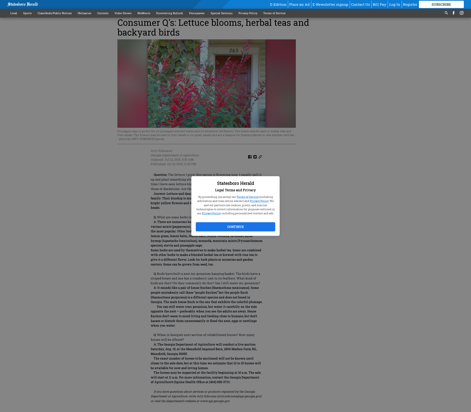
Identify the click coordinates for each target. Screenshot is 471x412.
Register (410, 4)
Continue (235, 227)
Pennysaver (197, 13)
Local (13, 13)
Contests (103, 13)
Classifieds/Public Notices (55, 13)
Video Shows (123, 13)
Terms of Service (248, 197)
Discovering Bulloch (169, 13)
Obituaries (84, 13)
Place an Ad (299, 4)
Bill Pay (379, 4)
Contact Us (360, 4)
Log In (394, 4)
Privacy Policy (259, 201)
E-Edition (278, 4)
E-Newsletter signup (330, 4)
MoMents (143, 13)
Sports (27, 13)
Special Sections (222, 13)
